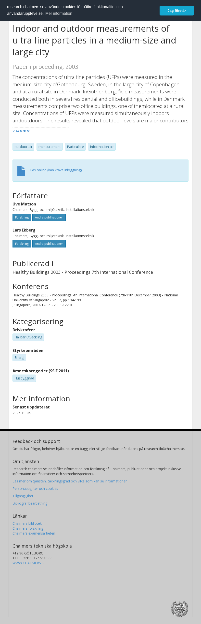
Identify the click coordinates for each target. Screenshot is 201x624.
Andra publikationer (49, 217)
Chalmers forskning (28, 528)
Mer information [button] (58, 13)
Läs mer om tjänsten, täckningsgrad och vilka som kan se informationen (70, 481)
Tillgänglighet (23, 495)
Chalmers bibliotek (27, 523)
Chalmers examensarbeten (34, 533)
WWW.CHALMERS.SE (29, 563)
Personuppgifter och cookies (35, 488)
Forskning (22, 217)
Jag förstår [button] (177, 11)
